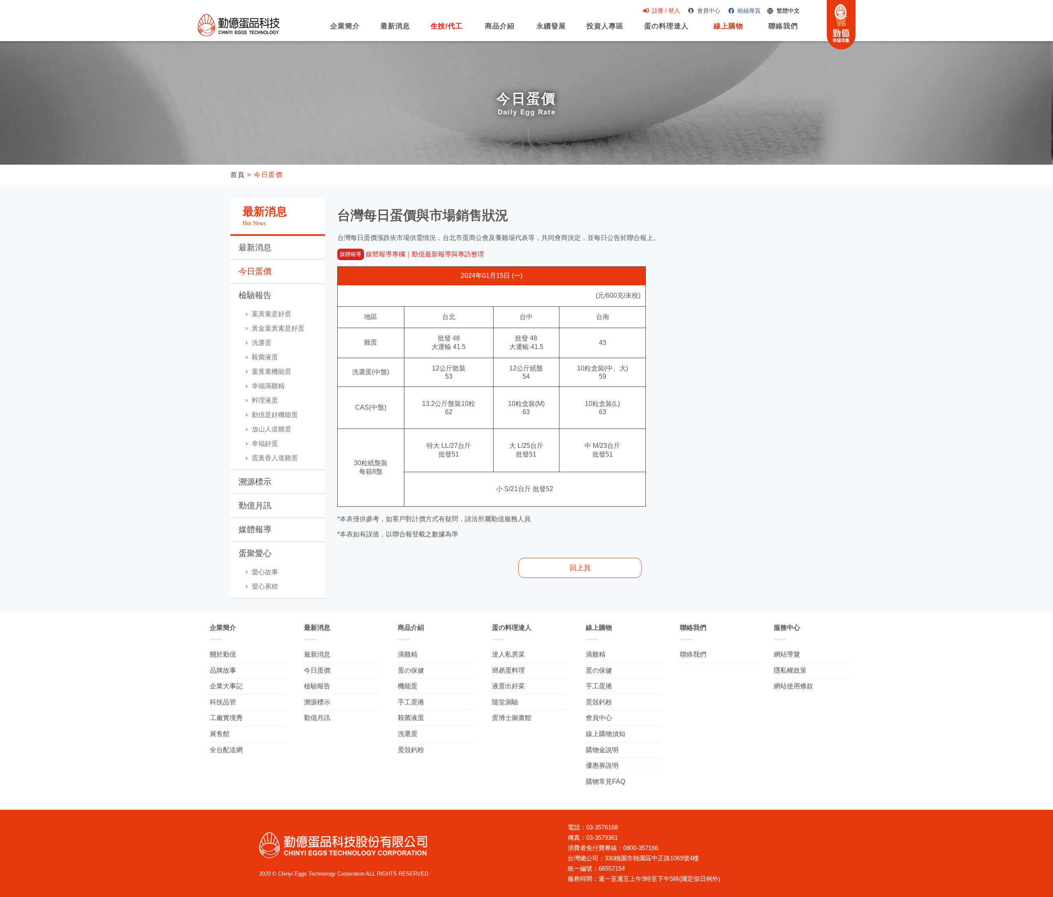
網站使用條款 (793, 686)
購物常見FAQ (605, 781)
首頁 (237, 174)
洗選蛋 (261, 342)
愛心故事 (265, 571)
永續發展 (551, 30)
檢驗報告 (255, 295)
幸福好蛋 (265, 443)
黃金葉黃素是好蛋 (278, 328)
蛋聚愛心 (255, 553)
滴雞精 (407, 654)
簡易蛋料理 (508, 670)
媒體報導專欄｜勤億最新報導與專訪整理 (412, 254)
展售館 (220, 733)
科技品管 (223, 702)
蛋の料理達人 (666, 30)
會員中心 (708, 10)
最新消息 (395, 30)
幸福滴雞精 (268, 385)
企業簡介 (345, 30)
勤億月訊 (255, 505)
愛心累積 (265, 586)
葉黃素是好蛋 (271, 313)
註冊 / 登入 (666, 10)
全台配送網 (226, 749)
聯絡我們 (783, 30)
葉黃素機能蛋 (271, 371)
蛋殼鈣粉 (411, 749)
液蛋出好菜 (508, 686)
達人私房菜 (508, 654)
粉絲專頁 (749, 10)
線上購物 (726, 30)
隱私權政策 (790, 670)
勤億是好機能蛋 (275, 414)
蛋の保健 (411, 670)
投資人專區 (605, 30)
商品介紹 (498, 30)
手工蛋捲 (411, 702)
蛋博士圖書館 (511, 717)
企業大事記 (226, 686)
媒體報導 (255, 529)
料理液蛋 (265, 400)
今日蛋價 (255, 271)
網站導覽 (787, 654)
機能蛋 (407, 686)
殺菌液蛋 (265, 357)
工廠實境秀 (226, 717)
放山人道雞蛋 (271, 429)
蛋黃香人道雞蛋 (275, 457)
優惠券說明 (602, 765)
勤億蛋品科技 (238, 24)
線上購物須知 (605, 733)
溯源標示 (255, 481)
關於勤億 (223, 654)
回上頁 (580, 568)
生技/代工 (447, 30)
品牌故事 (223, 670)
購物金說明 (602, 749)
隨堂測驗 (505, 702)
